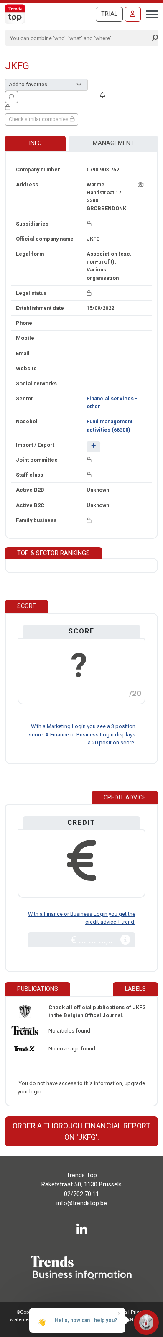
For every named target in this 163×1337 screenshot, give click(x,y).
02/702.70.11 (81, 1194)
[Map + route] (140, 184)
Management (113, 143)
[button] (93, 446)
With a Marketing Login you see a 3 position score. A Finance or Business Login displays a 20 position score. (82, 734)
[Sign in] (133, 14)
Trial (109, 14)
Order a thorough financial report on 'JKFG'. (81, 1131)
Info (35, 143)
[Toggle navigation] (149, 13)
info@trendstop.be (81, 1203)
